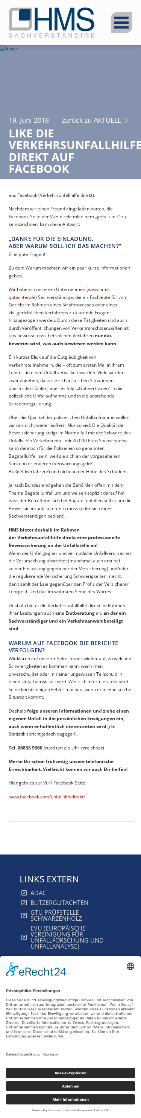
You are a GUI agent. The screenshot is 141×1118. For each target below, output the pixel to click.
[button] (121, 22)
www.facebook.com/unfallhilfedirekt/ (47, 797)
